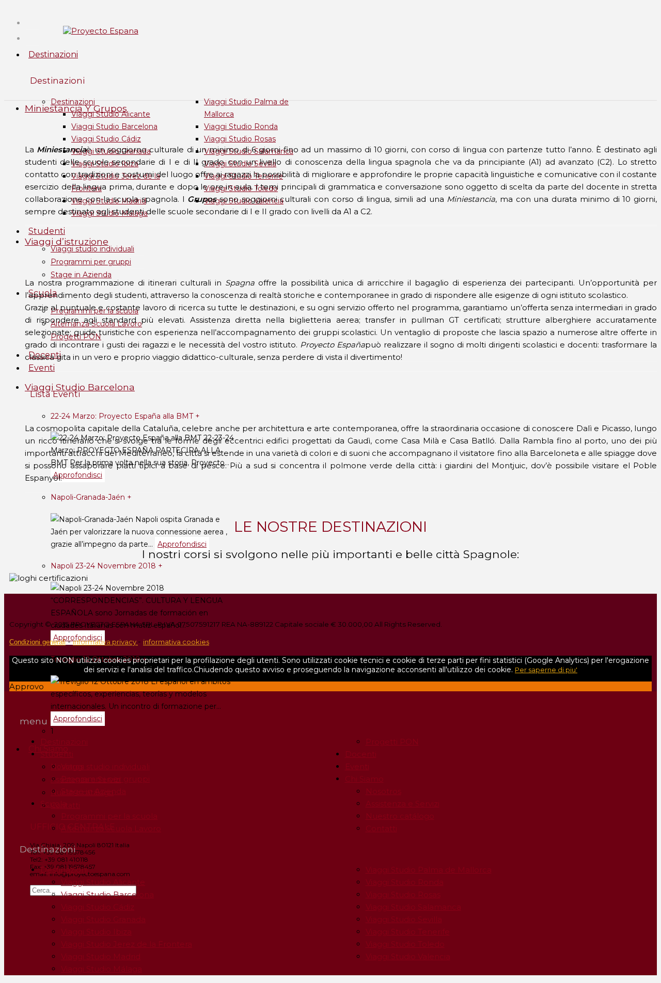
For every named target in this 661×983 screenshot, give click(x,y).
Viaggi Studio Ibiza (96, 932)
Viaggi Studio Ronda (241, 126)
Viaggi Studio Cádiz (106, 139)
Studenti (46, 231)
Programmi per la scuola (109, 816)
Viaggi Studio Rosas (240, 139)
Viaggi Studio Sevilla (404, 919)
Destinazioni (53, 54)
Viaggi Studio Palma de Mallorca (429, 870)
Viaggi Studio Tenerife (408, 932)
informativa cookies (176, 642)
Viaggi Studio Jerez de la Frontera (126, 944)
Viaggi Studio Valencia (408, 956)
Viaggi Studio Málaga (101, 969)
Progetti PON (392, 742)
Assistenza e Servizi (402, 803)
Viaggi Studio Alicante (103, 882)
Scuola (53, 803)
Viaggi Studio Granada (103, 919)
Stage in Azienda (81, 274)
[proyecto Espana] (100, 31)
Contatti (381, 828)
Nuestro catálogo (400, 816)
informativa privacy (105, 642)
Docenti (360, 754)
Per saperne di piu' (546, 669)
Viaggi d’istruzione (66, 241)
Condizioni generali (37, 642)
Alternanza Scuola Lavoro (111, 828)
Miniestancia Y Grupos (76, 108)
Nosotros (383, 791)
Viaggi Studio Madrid (100, 956)
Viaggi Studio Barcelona (114, 126)
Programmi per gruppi (91, 261)
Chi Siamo (364, 779)
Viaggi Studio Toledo (405, 944)
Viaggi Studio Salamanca (413, 907)
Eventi (41, 368)
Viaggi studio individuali (92, 248)
